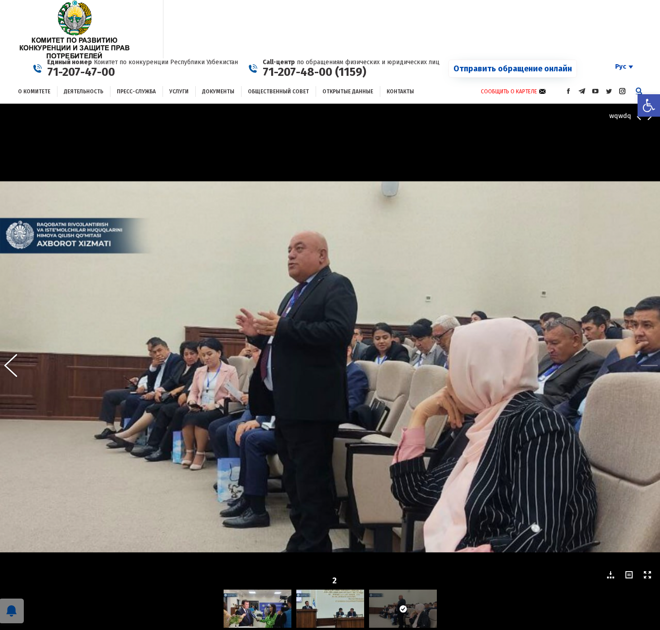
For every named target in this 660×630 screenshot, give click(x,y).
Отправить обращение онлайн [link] (512, 69)
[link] (649, 105)
